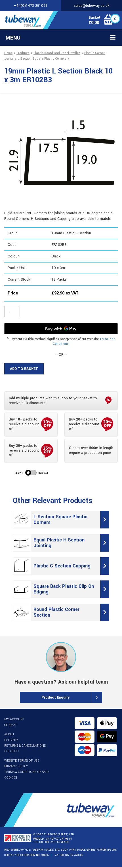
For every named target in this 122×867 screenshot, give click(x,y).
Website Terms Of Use (21, 760)
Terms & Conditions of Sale (26, 772)
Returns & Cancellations (25, 746)
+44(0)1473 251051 (30, 5)
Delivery (11, 740)
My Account (14, 719)
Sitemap (10, 725)
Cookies (10, 777)
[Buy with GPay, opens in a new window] (61, 328)
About (9, 734)
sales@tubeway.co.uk (91, 5)
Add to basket (24, 368)
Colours (11, 751)
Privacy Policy (16, 766)
